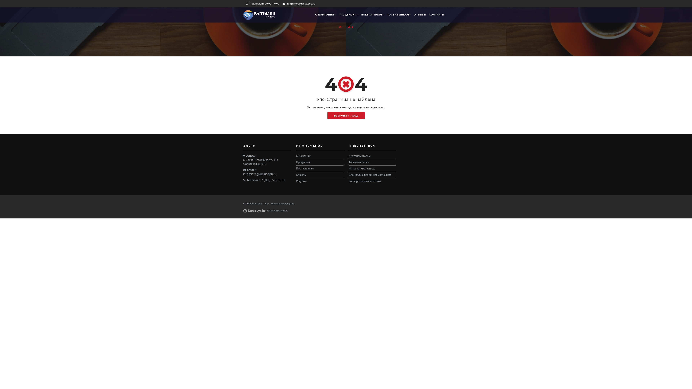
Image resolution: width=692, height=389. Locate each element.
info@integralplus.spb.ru (300, 3)
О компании (324, 14)
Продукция (347, 14)
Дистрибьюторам (360, 156)
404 (350, 27)
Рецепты (301, 181)
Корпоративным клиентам (365, 181)
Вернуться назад (346, 115)
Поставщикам (398, 14)
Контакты (437, 14)
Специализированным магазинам (370, 175)
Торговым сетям (359, 162)
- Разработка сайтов (276, 210)
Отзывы (420, 14)
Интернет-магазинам (362, 168)
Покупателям (371, 14)
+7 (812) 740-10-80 (272, 180)
